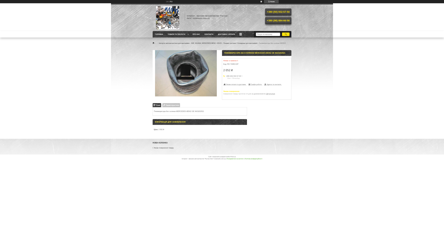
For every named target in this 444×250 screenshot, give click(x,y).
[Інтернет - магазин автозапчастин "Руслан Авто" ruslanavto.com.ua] (168, 17)
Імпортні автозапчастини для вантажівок (174, 43)
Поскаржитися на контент (235, 159)
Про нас (196, 34)
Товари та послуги (176, 34)
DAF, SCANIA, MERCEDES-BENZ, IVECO (206, 43)
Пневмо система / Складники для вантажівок (240, 43)
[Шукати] (286, 34)
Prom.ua (233, 157)
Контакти (209, 34)
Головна (159, 34)
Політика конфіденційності (253, 159)
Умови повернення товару (164, 148)
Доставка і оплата (226, 34)
